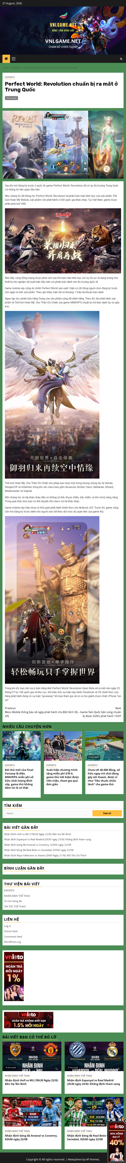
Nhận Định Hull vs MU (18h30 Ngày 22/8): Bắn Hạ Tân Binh (37, 834)
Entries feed (10, 931)
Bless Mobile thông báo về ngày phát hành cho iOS (34, 712)
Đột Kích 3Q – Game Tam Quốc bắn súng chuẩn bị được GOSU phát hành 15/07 (92, 712)
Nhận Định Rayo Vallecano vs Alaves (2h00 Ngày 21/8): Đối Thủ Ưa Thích (45, 855)
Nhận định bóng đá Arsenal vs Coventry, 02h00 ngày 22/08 (37, 844)
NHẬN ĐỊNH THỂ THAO (17, 895)
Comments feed (13, 936)
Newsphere (75, 1159)
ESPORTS (10, 77)
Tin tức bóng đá (13, 901)
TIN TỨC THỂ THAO (15, 906)
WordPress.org (12, 941)
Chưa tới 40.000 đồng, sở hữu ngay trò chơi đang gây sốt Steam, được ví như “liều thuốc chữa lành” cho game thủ (104, 777)
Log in (7, 926)
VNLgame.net (63, 41)
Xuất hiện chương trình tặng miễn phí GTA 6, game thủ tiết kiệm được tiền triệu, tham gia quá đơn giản (62, 777)
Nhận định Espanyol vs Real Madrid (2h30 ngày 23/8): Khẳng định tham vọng (47, 839)
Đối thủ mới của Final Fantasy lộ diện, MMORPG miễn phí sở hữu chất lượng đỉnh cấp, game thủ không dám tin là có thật (19, 779)
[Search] (121, 59)
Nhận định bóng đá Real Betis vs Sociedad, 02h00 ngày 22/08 (39, 850)
